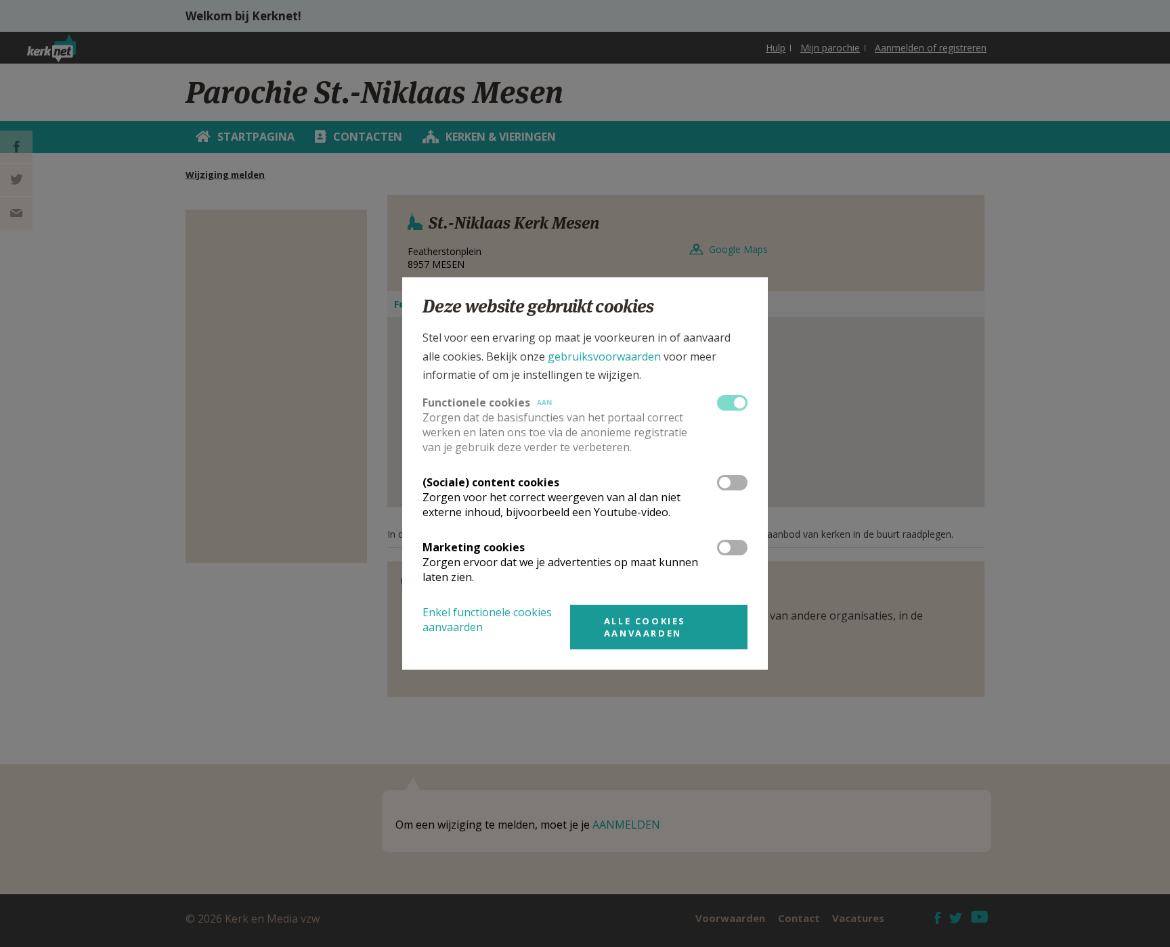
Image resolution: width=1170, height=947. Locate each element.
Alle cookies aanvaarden (645, 627)
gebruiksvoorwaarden (604, 356)
